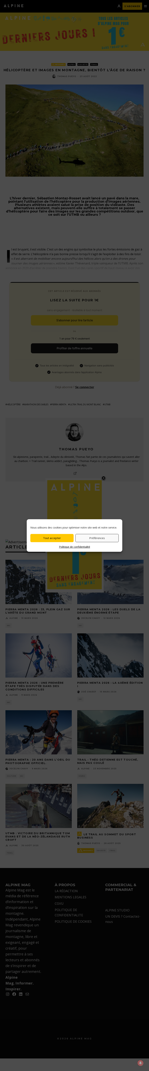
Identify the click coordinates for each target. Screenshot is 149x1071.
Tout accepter (52, 538)
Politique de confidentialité (74, 546)
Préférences (97, 538)
